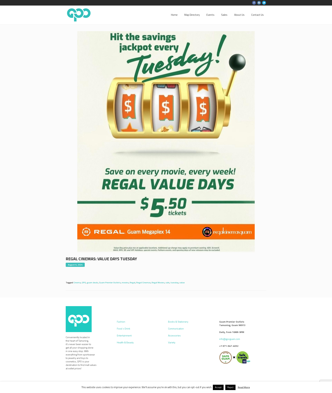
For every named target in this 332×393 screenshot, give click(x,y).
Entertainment (124, 335)
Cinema (77, 282)
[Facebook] (254, 3)
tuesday (174, 282)
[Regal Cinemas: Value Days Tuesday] (166, 141)
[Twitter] (264, 3)
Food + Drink (123, 328)
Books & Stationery (178, 321)
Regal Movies (158, 282)
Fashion (121, 321)
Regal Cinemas (143, 282)
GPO (84, 282)
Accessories (174, 335)
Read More (244, 387)
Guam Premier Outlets (110, 282)
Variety (171, 342)
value (182, 282)
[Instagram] (259, 3)
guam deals (92, 282)
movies (125, 282)
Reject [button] (230, 387)
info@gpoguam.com (229, 339)
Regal (132, 282)
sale (167, 282)
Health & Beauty (125, 342)
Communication (176, 328)
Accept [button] (218, 387)
